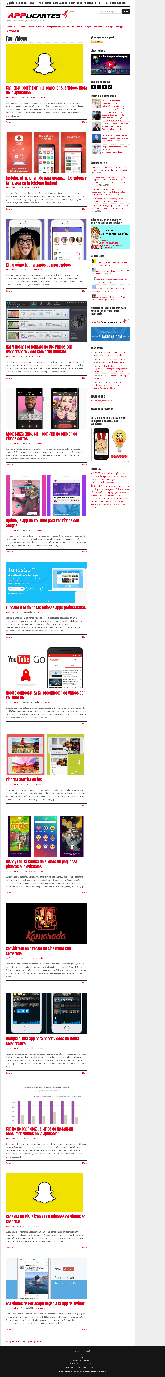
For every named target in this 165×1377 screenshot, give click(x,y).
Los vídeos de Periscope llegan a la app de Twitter (45, 1303)
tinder (123, 501)
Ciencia (30, 26)
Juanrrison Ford (12, 443)
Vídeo (99, 504)
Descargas (110, 479)
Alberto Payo (11, 97)
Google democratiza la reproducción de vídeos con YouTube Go (45, 695)
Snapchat (111, 501)
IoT (68, 26)
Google (114, 486)
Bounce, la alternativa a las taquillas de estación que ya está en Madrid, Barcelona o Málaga (109, 385)
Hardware (40, 26)
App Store (114, 476)
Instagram (109, 489)
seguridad (94, 501)
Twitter (93, 504)
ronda (97, 498)
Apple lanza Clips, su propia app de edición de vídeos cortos (41, 436)
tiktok (118, 501)
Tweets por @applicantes (102, 400)
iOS (117, 489)
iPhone (127, 489)
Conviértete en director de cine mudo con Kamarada (38, 951)
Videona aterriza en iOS (24, 779)
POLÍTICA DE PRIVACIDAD (76, 1367)
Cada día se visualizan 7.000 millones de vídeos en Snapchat (45, 1219)
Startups (109, 26)
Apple (99, 476)
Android (22, 26)
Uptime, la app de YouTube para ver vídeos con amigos (42, 523)
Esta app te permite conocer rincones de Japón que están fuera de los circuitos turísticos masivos (109, 192)
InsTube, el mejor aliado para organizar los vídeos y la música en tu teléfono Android (46, 180)
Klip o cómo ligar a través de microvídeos (38, 265)
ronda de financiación (111, 498)
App (93, 476)
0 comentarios (40, 97)
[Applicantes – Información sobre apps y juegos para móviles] (41, 18)
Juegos (88, 26)
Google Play (123, 486)
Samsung (125, 498)
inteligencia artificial (56, 26)
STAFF (33, 3)
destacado (98, 482)
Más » (84, 122)
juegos (115, 492)
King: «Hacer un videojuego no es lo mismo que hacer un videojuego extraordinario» (115, 149)
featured (98, 485)
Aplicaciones (108, 473)
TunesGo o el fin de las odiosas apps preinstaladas (46, 607)
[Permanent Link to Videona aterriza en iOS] (45, 776)
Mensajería (95, 495)
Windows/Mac (13, 31)
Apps (105, 476)
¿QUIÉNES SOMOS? (17, 3)
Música (111, 495)
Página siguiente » (34, 1341)
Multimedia (98, 26)
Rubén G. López (12, 958)
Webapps (119, 26)
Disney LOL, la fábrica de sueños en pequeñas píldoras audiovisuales (41, 864)
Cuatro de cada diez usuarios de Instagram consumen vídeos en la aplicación (39, 1131)
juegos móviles (123, 493)
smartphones (103, 501)
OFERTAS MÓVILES (86, 3)
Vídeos (103, 504)
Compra (123, 476)
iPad (121, 489)
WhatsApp (112, 504)
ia (91, 489)
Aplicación (120, 473)
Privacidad (122, 495)
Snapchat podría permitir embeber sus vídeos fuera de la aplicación (46, 90)
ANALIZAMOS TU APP (64, 3)
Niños (117, 495)
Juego (109, 492)
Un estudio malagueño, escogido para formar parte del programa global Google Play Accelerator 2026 (110, 369)
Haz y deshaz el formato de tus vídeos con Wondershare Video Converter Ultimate (39, 349)
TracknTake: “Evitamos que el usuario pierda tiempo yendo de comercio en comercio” (115, 138)
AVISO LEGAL (94, 1367)
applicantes (10, 187)
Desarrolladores (98, 479)
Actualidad (11, 26)
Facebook (110, 482)
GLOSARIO (92, 1364)
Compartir (10, 122)
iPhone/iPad (77, 26)
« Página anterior (14, 1341)
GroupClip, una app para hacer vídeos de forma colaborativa (42, 1041)
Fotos (108, 486)
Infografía (98, 489)
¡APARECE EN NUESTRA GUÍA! (82, 1360)
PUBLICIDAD (45, 3)
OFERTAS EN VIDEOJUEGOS (112, 3)
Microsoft (104, 495)
